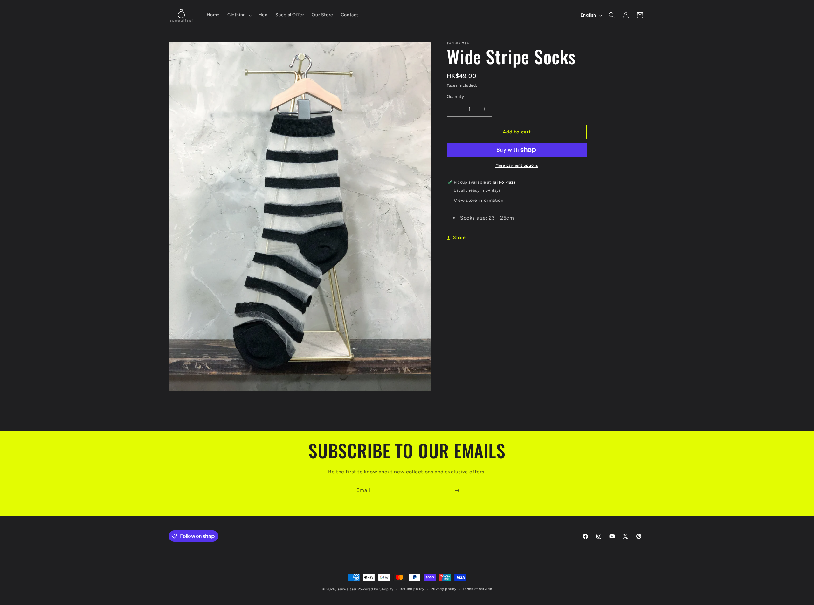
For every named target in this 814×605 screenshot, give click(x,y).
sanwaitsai (346, 589)
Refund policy (412, 589)
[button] (239, 15)
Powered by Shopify (376, 589)
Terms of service (477, 589)
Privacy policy (444, 589)
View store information (478, 200)
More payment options (516, 165)
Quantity (455, 96)
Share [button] (459, 237)
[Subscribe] (457, 490)
